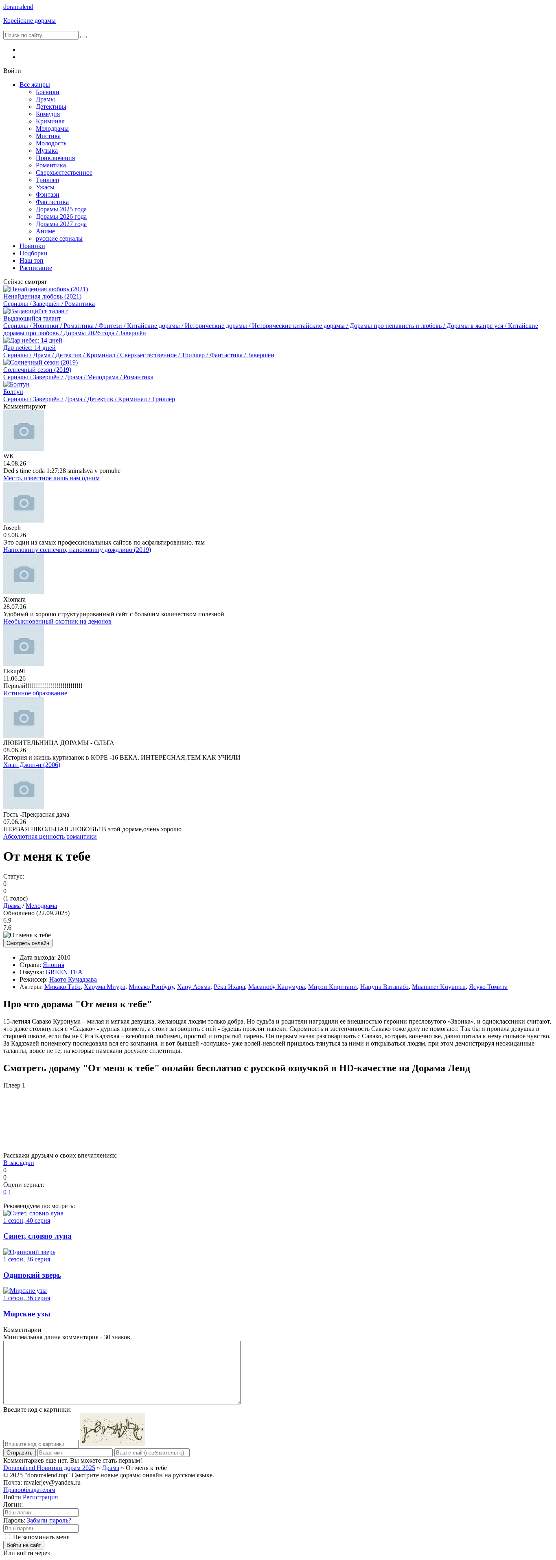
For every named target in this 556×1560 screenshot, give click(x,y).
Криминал (50, 121)
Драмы (45, 99)
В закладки (18, 1162)
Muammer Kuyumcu (439, 986)
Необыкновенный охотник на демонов (57, 621)
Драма (12, 905)
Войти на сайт (24, 1545)
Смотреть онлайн (28, 943)
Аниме (45, 231)
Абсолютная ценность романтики (50, 836)
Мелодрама (41, 905)
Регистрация (40, 1497)
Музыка (47, 150)
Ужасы (45, 187)
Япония (53, 964)
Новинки (32, 245)
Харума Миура (104, 986)
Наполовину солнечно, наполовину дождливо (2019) (77, 549)
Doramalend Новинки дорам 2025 (49, 1467)
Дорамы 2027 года (61, 223)
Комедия (48, 113)
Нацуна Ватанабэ (384, 986)
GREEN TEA (64, 972)
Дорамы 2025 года (61, 209)
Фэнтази (47, 194)
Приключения (55, 157)
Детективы (51, 106)
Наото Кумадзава (73, 979)
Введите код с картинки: (37, 1409)
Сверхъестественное (64, 172)
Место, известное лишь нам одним (51, 478)
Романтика (51, 165)
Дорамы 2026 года (61, 216)
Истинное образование (35, 693)
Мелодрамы (52, 128)
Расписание (36, 267)
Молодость (51, 143)
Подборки (34, 253)
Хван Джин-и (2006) (31, 764)
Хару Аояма (193, 986)
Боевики (47, 91)
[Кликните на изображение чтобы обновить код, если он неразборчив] (112, 1443)
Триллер (47, 179)
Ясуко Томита (488, 986)
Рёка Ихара (229, 986)
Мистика (48, 135)
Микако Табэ (62, 986)
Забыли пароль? (49, 1520)
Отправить (20, 1453)
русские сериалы (59, 238)
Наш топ (32, 260)
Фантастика (52, 201)
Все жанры (35, 84)
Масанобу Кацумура (276, 986)
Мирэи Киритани (332, 986)
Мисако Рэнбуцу (151, 986)
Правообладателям (29, 1489)
